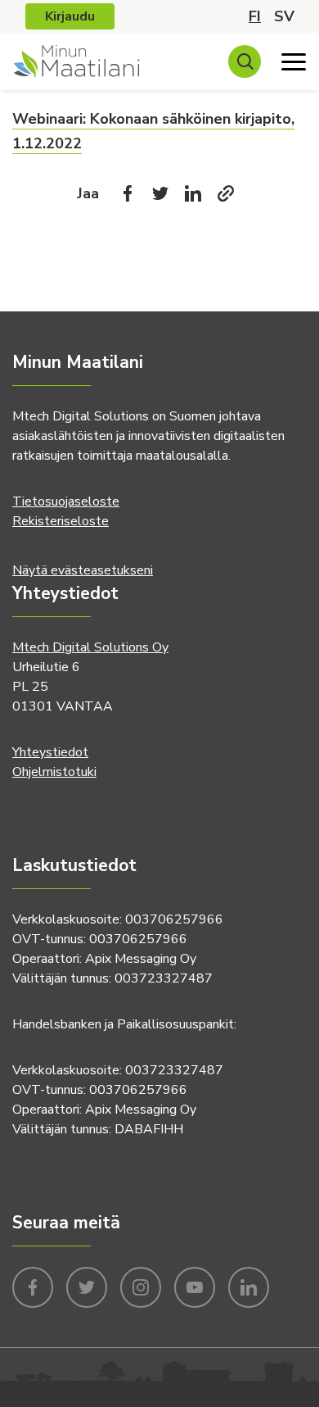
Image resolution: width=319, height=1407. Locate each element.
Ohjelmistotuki (54, 772)
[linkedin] (248, 1286)
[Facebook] (127, 193)
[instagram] (140, 1286)
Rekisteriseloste (60, 521)
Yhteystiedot (50, 752)
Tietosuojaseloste (65, 501)
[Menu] (293, 61)
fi (255, 16)
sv (284, 16)
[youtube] (194, 1286)
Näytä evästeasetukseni (82, 570)
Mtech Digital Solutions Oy (90, 647)
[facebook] (32, 1286)
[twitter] (86, 1286)
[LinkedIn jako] (193, 193)
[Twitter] (160, 193)
